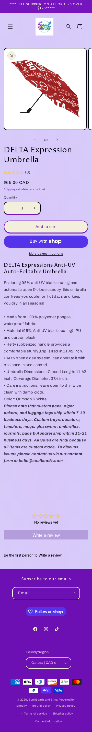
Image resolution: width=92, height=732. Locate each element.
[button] (10, 26)
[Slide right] (57, 139)
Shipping (10, 189)
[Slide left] (34, 139)
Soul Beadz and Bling (43, 699)
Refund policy (41, 705)
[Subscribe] (73, 593)
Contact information (48, 721)
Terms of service (35, 713)
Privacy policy (66, 705)
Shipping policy (62, 713)
